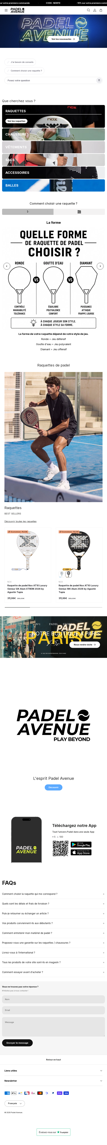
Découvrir (54, 787)
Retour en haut (53, 1059)
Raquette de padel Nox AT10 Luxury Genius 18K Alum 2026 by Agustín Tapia (79, 589)
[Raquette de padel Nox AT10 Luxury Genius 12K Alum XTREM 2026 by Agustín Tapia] (27, 550)
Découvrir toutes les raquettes (20, 521)
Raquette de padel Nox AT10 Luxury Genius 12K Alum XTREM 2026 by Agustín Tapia (27, 589)
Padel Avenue (16, 1112)
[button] (101, 10)
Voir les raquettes (16, 121)
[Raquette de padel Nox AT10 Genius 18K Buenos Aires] (62, 574)
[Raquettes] (53, 437)
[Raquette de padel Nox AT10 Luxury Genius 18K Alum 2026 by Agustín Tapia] (79, 550)
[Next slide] (100, 266)
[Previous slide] (6, 266)
